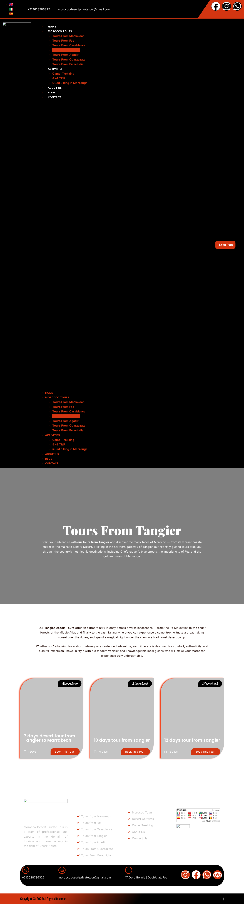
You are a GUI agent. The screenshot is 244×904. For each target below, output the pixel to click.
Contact (54, 97)
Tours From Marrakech (68, 36)
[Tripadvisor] (217, 874)
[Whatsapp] (237, 6)
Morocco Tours (60, 31)
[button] (110, 244)
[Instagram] (226, 6)
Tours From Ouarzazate (69, 59)
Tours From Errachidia (67, 64)
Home (52, 26)
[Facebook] (215, 6)
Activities (55, 69)
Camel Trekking (63, 73)
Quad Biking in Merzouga (69, 83)
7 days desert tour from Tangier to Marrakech (49, 738)
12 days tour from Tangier (192, 740)
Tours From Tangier (66, 50)
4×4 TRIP (58, 78)
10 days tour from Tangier (122, 740)
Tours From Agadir (65, 54)
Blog (51, 92)
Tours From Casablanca (68, 45)
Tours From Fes (63, 40)
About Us (55, 87)
